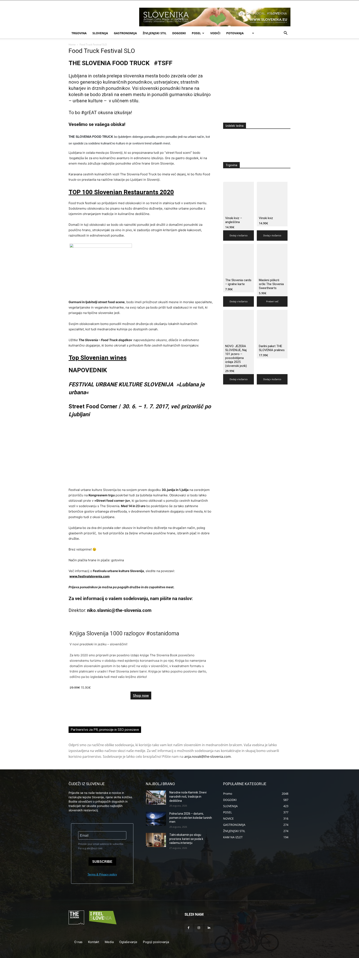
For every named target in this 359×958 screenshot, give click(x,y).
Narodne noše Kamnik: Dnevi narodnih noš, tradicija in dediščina (188, 796)
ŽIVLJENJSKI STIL (154, 33)
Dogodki (179, 33)
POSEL (196, 33)
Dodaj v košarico (239, 235)
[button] (285, 33)
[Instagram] (199, 928)
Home (72, 44)
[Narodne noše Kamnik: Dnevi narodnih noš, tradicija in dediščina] (156, 798)
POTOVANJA (235, 33)
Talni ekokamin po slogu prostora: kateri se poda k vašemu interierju (186, 839)
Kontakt (93, 942)
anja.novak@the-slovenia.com (207, 756)
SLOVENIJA (100, 33)
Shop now (141, 695)
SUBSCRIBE (102, 861)
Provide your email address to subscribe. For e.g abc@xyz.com (101, 846)
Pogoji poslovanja (156, 942)
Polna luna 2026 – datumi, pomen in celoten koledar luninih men (190, 817)
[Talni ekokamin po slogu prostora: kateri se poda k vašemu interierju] (156, 840)
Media (109, 942)
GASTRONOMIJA (125, 33)
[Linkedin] (209, 928)
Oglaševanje (128, 942)
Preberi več (272, 301)
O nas (78, 942)
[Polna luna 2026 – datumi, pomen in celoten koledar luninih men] (156, 819)
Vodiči (215, 33)
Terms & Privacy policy (102, 874)
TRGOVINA (79, 33)
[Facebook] (188, 928)
